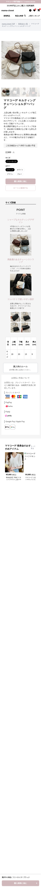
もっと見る (33, 447)
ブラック (10, 170)
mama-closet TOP (8, 24)
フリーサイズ (11, 161)
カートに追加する (20, 188)
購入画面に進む (20, 181)
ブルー (19, 174)
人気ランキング (34, 16)
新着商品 (7, 16)
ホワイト (20, 170)
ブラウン (10, 174)
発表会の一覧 (23, 24)
